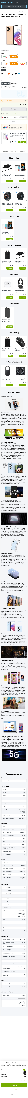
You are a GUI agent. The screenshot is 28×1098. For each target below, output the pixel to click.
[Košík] (23, 2)
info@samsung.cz (21, 998)
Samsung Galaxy (19, 11)
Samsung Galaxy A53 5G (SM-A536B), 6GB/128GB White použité (17, 135)
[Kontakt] (17, 2)
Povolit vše (14, 1085)
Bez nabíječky (5, 83)
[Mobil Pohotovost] (7, 2)
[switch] (24, 1072)
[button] (14, 6)
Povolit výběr (14, 1090)
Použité (13, 11)
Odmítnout (14, 1095)
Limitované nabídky (7, 11)
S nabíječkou (14, 83)
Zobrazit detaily (21, 1080)
